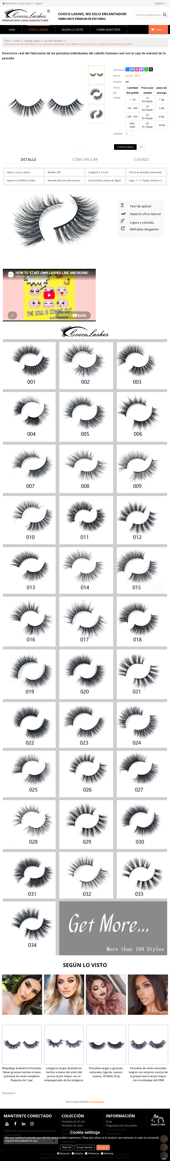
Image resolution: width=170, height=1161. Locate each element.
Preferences (93, 1153)
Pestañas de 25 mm (73, 1121)
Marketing (108, 1153)
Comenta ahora (96, 1101)
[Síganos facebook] (15, 1124)
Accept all (103, 1147)
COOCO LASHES (38, 30)
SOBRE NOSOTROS (108, 30)
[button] (141, 147)
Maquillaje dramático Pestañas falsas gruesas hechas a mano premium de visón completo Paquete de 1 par (22, 1074)
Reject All (66, 1147)
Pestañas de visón (72, 1125)
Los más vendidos (53, 40)
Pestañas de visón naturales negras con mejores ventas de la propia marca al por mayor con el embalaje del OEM (148, 1074)
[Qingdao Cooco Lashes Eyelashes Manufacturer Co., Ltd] (26, 15)
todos (17, 40)
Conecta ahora (125, 146)
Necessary (65, 1153)
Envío (109, 1121)
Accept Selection (85, 1147)
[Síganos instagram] (32, 1124)
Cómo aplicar (84, 159)
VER (22, 1000)
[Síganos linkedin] (23, 1124)
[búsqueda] (166, 15)
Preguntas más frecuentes (121, 1125)
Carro (160, 29)
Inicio (7, 40)
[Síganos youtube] (7, 1124)
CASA (12, 30)
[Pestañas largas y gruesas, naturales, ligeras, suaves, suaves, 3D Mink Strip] (106, 1044)
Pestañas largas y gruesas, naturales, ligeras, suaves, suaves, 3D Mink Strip (106, 1072)
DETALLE (28, 159)
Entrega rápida (32, 40)
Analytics (78, 1153)
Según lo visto (72, 30)
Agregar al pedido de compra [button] (132, 138)
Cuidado (141, 159)
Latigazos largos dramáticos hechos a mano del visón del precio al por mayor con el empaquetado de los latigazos (63, 1074)
